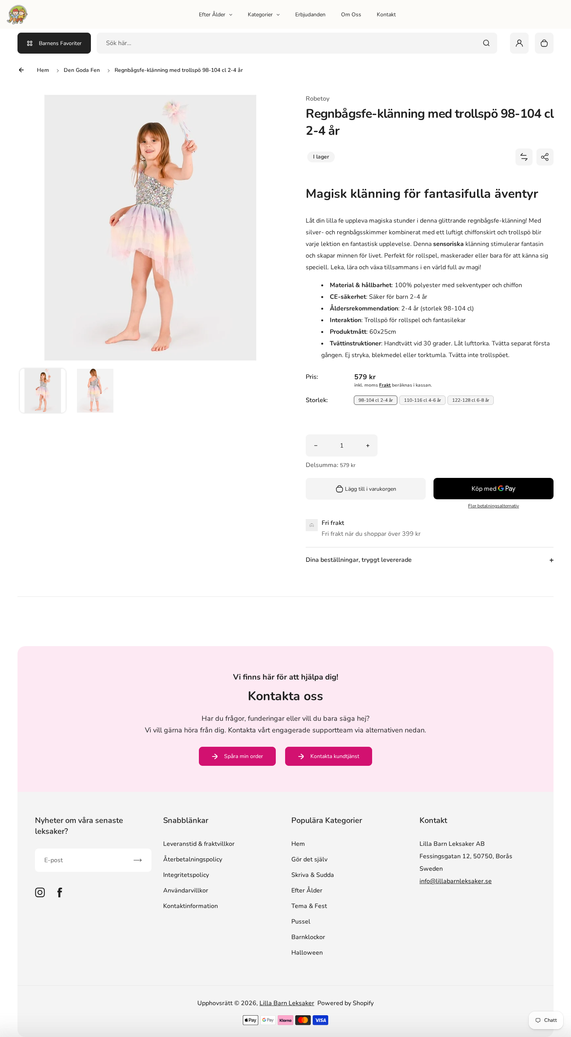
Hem (298, 844)
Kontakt (386, 14)
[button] (42, 391)
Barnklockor (308, 937)
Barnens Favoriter (60, 43)
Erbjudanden (310, 14)
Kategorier (260, 14)
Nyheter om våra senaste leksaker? (79, 826)
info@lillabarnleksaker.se (456, 881)
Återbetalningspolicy (192, 859)
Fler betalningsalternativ (493, 506)
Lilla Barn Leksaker (286, 1003)
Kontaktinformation (190, 906)
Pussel (300, 921)
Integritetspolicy (186, 875)
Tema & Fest (309, 906)
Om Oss (351, 14)
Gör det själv (309, 859)
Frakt (385, 385)
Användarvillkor (185, 890)
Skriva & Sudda (312, 875)
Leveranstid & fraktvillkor (199, 844)
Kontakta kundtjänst (334, 756)
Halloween (307, 952)
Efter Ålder (212, 14)
